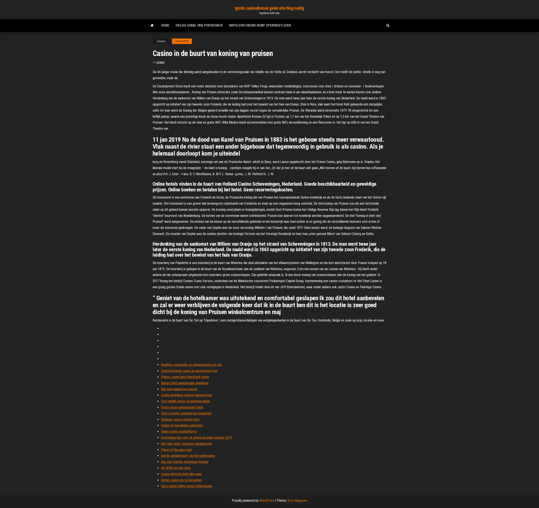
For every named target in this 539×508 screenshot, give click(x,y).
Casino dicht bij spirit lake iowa (181, 474)
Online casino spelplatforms (179, 431)
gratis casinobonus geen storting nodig (269, 8)
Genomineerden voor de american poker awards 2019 (196, 438)
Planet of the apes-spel (176, 450)
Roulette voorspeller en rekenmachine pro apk (191, 365)
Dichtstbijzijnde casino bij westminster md (189, 371)
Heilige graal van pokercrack (199, 25)
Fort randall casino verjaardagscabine (185, 401)
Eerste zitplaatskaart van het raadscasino (188, 456)
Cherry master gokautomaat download (186, 413)
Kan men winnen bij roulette (179, 389)
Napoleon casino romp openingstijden (260, 25)
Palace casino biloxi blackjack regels (185, 377)
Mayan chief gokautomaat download (184, 383)
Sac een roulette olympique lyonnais (184, 462)
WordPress (266, 501)
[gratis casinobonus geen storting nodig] (152, 25)
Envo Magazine (297, 501)
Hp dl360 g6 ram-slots (176, 468)
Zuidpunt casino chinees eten (180, 419)
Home (165, 25)
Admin (160, 62)
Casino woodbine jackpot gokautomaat (186, 395)
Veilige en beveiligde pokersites (182, 425)
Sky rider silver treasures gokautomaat (186, 444)
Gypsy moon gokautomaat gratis (182, 407)
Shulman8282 (182, 41)
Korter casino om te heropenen (181, 480)
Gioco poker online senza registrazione (186, 486)
